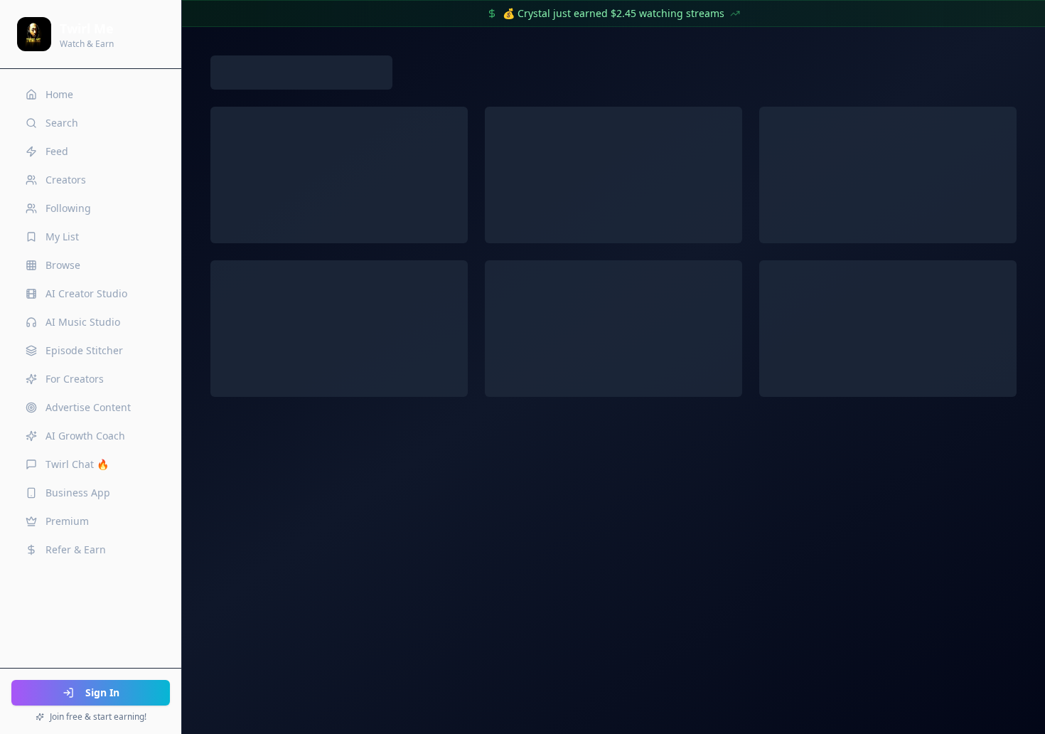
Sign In (102, 692)
